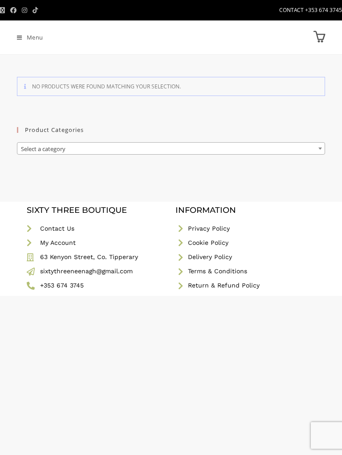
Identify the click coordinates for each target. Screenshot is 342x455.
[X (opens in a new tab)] (4, 10)
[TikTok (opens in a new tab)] (35, 10)
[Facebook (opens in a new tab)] (13, 10)
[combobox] (171, 148)
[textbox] (170, 149)
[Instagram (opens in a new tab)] (24, 10)
